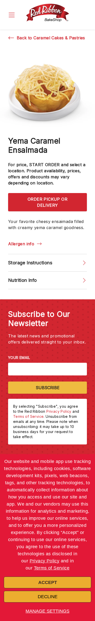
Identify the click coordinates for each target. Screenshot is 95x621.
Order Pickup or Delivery (47, 202)
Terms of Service (51, 568)
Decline (48, 596)
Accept (47, 582)
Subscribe (48, 387)
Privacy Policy (45, 560)
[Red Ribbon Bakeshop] (47, 15)
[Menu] (11, 15)
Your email (19, 357)
